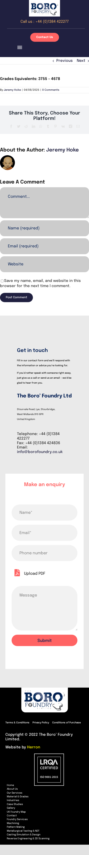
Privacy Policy (40, 722)
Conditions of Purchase (66, 722)
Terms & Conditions (17, 722)
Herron (33, 747)
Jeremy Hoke (12, 90)
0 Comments (50, 90)
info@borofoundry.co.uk (40, 452)
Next (81, 61)
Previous (64, 61)
